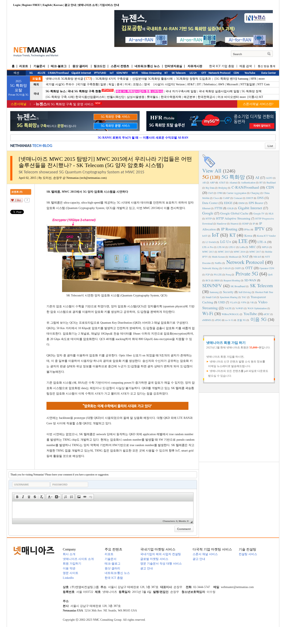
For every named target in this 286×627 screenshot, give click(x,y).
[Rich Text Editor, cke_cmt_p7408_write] (102, 509)
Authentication (248, 182)
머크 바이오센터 (228, 97)
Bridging (222, 187)
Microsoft (232, 84)
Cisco (216, 198)
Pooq (228, 274)
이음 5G (258, 319)
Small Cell (211, 297)
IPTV (260, 229)
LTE (242, 241)
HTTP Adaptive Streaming (233, 218)
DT (199, 84)
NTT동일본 (247, 84)
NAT (245, 256)
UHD (221, 302)
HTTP (209, 218)
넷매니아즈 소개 (88, 4)
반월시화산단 (116, 97)
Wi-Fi (207, 313)
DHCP (249, 198)
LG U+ (225, 241)
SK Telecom (261, 285)
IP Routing (229, 228)
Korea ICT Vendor (266, 235)
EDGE (228, 203)
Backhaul (271, 182)
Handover (222, 223)
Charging (255, 193)
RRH (217, 280)
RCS (208, 280)
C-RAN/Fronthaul (245, 187)
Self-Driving (244, 292)
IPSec (247, 229)
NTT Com (263, 84)
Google (207, 212)
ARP (212, 182)
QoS (270, 274)
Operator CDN (266, 268)
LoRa (242, 247)
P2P (208, 274)
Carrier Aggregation (236, 193)
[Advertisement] (239, 426)
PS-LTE (218, 274)
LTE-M (221, 247)
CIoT (210, 193)
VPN (243, 302)
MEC (252, 247)
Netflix (218, 263)
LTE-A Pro (207, 247)
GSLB (230, 208)
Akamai (233, 182)
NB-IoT (257, 256)
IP (254, 223)
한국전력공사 (206, 97)
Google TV (259, 213)
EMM (241, 203)
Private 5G (247, 273)
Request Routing (232, 280)
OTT (249, 267)
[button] (17, 497)
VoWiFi (239, 308)
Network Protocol (245, 261)
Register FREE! (31, 4)
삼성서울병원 (135, 97)
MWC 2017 (255, 251)
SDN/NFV (212, 285)
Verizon (180, 84)
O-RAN (227, 268)
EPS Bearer (256, 203)
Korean (58, 4)
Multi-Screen (218, 256)
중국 (119, 84)
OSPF (238, 268)
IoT (215, 234)
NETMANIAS (20, 146)
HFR (253, 78)
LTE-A (262, 242)
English (47, 4)
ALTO (269, 177)
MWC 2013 (208, 251)
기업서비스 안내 (109, 4)
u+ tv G (229, 320)
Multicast (233, 256)
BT (261, 182)
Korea (248, 235)
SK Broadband (238, 286)
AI (257, 177)
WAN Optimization (257, 308)
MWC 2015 (224, 251)
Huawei (234, 223)
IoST (204, 235)
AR (204, 182)
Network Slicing (210, 268)
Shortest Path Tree (264, 292)
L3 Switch (211, 242)
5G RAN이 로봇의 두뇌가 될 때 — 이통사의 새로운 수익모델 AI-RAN (143, 137)
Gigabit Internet (250, 207)
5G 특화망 (233, 176)
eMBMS (206, 320)
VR (252, 302)
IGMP (245, 223)
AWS (221, 84)
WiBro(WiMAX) (230, 314)
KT (261, 97)
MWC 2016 (239, 251)
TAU (244, 297)
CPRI (220, 193)
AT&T (191, 84)
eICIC (267, 314)
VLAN (233, 302)
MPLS (265, 247)
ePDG (218, 320)
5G (205, 176)
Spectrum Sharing (229, 297)
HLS (271, 213)
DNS (260, 198)
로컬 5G (241, 320)
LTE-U (232, 247)
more (262, 78)
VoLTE (228, 308)
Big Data (210, 187)
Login (16, 4)
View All (211, 170)
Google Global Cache (234, 213)
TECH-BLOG (42, 146)
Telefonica (209, 84)
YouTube (250, 313)
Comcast (238, 198)
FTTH (218, 208)
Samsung (243, 78)
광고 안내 (70, 4)
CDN (270, 187)
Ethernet (206, 208)
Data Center (210, 203)
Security (228, 292)
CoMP (226, 198)
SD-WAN (250, 280)
